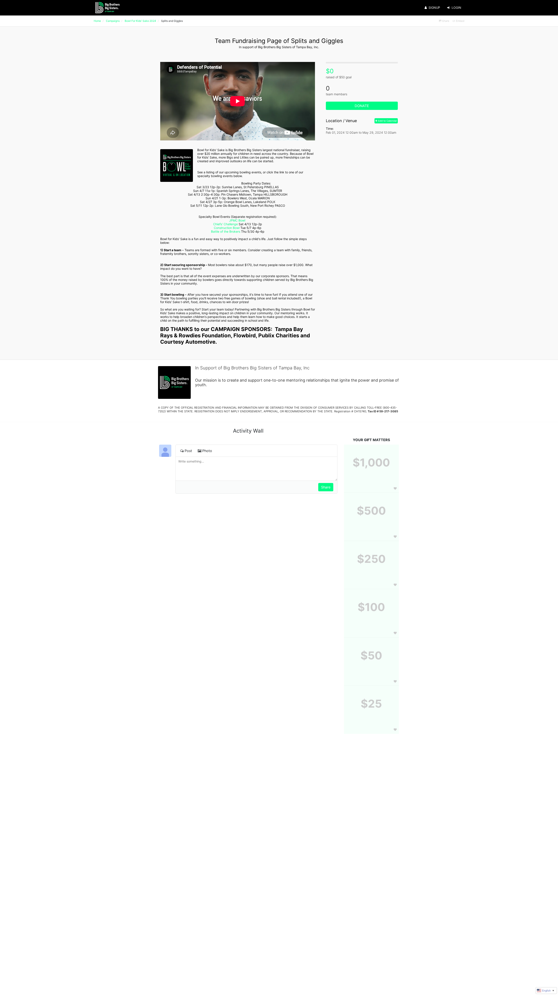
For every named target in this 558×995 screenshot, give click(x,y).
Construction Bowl (227, 228)
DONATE (362, 106)
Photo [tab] (207, 451)
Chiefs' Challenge (225, 224)
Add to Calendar (387, 120)
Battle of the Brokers (225, 231)
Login (456, 7)
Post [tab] (188, 451)
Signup (434, 7)
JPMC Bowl (237, 220)
